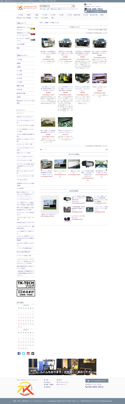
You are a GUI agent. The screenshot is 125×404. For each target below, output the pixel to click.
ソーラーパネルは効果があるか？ (25, 248)
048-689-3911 (95, 9)
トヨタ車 (20, 15)
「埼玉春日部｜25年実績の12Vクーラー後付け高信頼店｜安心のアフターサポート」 (25, 273)
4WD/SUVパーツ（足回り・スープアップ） (23, 34)
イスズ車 (69, 15)
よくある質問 (20, 188)
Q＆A (55, 9)
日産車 (28, 15)
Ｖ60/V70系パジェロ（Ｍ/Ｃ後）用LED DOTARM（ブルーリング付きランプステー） (48, 88)
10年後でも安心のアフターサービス (25, 222)
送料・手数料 (50, 9)
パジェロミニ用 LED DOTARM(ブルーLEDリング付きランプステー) (46, 172)
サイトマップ (74, 9)
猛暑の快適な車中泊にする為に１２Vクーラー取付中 (25, 267)
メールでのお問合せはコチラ (97, 11)
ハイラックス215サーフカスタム (25, 156)
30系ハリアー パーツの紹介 (23, 153)
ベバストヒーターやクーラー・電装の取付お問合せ (25, 227)
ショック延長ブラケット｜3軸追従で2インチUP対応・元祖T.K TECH (25, 203)
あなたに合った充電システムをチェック (25, 244)
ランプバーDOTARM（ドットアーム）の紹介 (25, 130)
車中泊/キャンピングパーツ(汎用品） (25, 102)
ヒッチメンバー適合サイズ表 (24, 255)
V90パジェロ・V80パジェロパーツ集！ (25, 172)
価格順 (101, 29)
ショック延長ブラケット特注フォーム (25, 232)
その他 (36, 17)
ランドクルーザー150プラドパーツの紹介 (25, 149)
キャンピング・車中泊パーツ (23, 40)
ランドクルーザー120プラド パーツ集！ (25, 121)
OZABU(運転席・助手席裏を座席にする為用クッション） (78, 208)
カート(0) (89, 4)
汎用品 (101, 15)
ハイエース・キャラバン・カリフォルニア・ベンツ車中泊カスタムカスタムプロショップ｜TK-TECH (25, 261)
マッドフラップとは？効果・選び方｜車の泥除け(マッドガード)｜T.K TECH (25, 166)
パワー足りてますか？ (22, 179)
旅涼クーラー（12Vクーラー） (49, 214)
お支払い (44, 9)
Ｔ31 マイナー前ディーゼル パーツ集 (25, 218)
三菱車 (36, 15)
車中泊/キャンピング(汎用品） (24, 17)
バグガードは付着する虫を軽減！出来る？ (25, 135)
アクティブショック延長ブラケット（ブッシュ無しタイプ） (101, 208)
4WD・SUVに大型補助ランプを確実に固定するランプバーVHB (25, 208)
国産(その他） (77, 15)
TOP (41, 9)
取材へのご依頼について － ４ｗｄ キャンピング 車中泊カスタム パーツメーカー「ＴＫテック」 (25, 194)
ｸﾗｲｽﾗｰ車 (85, 15)
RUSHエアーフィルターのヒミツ (25, 117)
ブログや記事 (44, 17)
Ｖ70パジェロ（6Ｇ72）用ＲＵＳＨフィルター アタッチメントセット (82, 88)
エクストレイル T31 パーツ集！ (25, 144)
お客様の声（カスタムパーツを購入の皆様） (25, 184)
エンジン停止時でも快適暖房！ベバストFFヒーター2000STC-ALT (88, 172)
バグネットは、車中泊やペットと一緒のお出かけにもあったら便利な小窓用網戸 (25, 238)
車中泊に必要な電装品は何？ (24, 252)
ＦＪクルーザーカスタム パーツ (24, 199)
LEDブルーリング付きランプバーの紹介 (25, 140)
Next (106, 170)
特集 (52, 17)
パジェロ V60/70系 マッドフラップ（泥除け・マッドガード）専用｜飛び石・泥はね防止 (65, 88)
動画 (18, 48)
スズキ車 (61, 15)
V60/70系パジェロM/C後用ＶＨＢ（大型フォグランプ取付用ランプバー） (48, 53)
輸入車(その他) (93, 15)
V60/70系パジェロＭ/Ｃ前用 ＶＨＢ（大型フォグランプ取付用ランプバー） (65, 53)
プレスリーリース (66, 9)
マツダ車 (45, 15)
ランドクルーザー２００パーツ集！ (25, 176)
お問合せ (59, 9)
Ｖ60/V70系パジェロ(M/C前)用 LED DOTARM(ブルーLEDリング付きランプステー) (82, 53)
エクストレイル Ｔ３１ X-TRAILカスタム (25, 213)
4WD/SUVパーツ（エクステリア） (23, 28)
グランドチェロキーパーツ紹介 (24, 160)
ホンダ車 (53, 15)
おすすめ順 (95, 29)
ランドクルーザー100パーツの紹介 (25, 125)
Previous (41, 170)
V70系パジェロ (54, 22)
